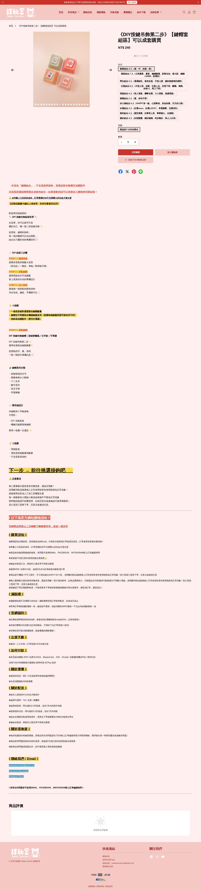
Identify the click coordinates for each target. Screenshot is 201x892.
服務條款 (91, 886)
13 (68, 104)
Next (110, 69)
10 (60, 104)
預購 (120, 125)
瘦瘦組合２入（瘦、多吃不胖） (134, 98)
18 (82, 104)
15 (74, 104)
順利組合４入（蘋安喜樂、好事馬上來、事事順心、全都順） (147, 113)
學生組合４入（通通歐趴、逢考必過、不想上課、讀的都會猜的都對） (151, 81)
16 (76, 104)
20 (87, 104)
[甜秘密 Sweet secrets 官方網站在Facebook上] (151, 858)
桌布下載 (141, 12)
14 (71, 104)
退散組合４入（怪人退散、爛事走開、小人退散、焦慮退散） (147, 93)
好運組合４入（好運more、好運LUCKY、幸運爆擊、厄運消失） (149, 108)
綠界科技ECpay (109, 860)
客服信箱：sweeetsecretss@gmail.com (118, 863)
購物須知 (87, 12)
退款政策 (109, 886)
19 (85, 104)
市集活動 (114, 12)
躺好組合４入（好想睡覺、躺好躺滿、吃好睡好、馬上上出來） (148, 118)
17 (79, 104)
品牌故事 (154, 12)
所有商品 (72, 12)
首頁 (61, 12)
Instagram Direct (16, 776)
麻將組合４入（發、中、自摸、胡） (136, 69)
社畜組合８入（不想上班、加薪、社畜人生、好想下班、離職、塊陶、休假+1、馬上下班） (153, 87)
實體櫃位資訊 (108, 866)
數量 (120, 137)
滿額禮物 (101, 12)
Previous (12, 69)
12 (65, 104)
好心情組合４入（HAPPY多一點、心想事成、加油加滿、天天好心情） (152, 103)
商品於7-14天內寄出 (129, 129)
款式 (120, 64)
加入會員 (132, 2)
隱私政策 (100, 886)
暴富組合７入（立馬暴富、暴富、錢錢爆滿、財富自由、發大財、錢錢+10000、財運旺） (153, 75)
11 (63, 104)
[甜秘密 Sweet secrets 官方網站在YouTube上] (163, 858)
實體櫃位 (127, 12)
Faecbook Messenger (18, 771)
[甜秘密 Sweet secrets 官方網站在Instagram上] (157, 858)
